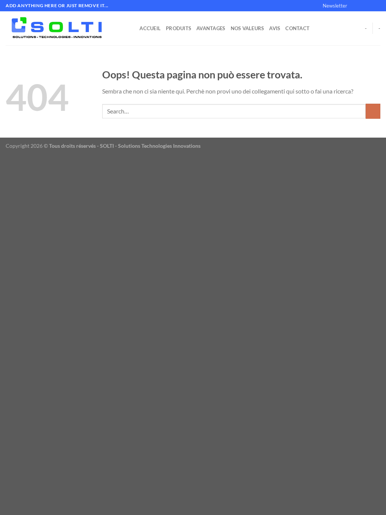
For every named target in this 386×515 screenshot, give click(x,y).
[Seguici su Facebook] (355, 5)
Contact (297, 28)
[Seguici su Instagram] (362, 5)
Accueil (150, 28)
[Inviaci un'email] (376, 5)
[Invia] (373, 111)
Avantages (210, 28)
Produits (178, 28)
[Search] (131, 28)
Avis (274, 28)
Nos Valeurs (247, 28)
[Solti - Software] (61, 28)
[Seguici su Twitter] (369, 5)
